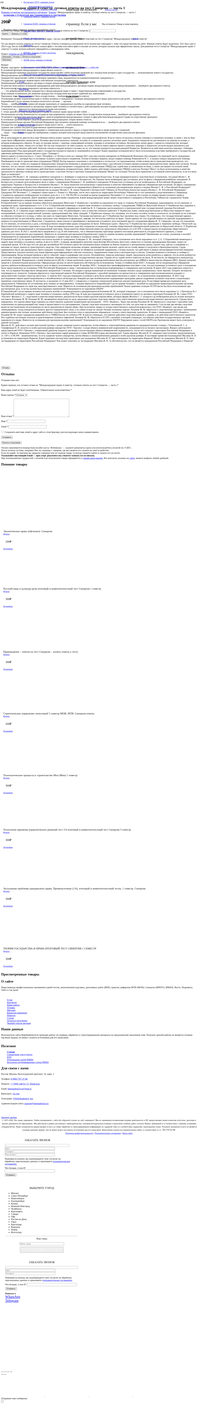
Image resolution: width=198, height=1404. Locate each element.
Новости (11, 1015)
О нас (10, 1000)
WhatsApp (46, 1347)
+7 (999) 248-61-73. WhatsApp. (25, 1084)
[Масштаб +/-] (2, 1371)
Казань (14, 1203)
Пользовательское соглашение (108, 1133)
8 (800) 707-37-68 (19, 1079)
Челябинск (16, 1209)
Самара (14, 1214)
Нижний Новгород (20, 1206)
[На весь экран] (5, 1371)
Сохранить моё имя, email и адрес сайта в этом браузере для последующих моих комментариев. (52, 432)
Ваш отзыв (7, 416)
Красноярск (17, 1211)
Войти (135, 38)
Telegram (63, 1347)
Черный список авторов (19, 1023)
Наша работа (13, 1005)
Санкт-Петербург (19, 1196)
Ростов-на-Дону (19, 1219)
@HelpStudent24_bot (23, 1098)
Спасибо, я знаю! (47, 1366)
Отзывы (11, 1007)
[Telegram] (16, 1115)
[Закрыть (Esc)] (11, 1371)
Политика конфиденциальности (79, 1133)
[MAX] (8, 1115)
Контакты (12, 1002)
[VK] (3, 1115)
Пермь (14, 1229)
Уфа (13, 1216)
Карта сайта (127, 1133)
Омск (13, 1222)
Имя (4, 421)
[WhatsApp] (12, 1115)
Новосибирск (17, 1198)
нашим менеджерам (93, 458)
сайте (132, 458)
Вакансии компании (17, 1013)
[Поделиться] (8, 1371)
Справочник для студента (19, 1054)
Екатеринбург (18, 1201)
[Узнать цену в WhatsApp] (125, 359)
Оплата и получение (17, 1020)
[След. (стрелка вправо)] (5, 1374)
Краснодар (16, 1224)
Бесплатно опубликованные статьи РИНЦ (28, 1062)
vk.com (16, 1093)
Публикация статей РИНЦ (20, 1059)
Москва (15, 1193)
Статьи (10, 1018)
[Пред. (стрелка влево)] (2, 1374)
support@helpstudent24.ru (36, 1103)
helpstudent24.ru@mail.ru (19, 1089)
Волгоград (16, 1232)
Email (4, 426)
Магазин (11, 1010)
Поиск (41, 1250)
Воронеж (15, 1227)
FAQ (9, 1057)
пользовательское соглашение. (57, 1280)
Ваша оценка (8, 395)
